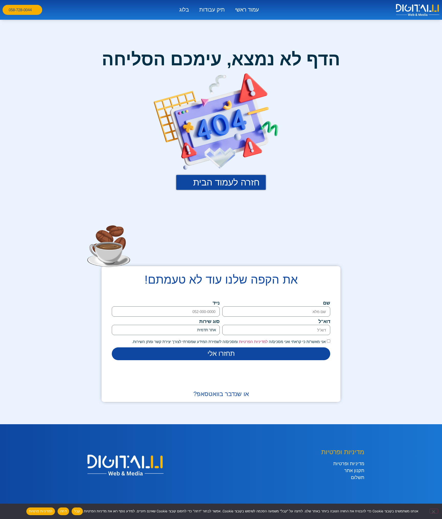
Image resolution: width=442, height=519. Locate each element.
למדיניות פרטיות (40, 511)
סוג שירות (209, 321)
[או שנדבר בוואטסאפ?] (221, 382)
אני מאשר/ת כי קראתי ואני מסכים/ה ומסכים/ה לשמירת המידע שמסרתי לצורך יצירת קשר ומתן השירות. (229, 341)
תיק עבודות (212, 10)
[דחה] (433, 511)
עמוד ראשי (247, 10)
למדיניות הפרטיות (253, 341)
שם (326, 303)
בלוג (184, 10)
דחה (63, 511)
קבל (77, 511)
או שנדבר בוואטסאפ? (221, 393)
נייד (216, 303)
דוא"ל (324, 321)
